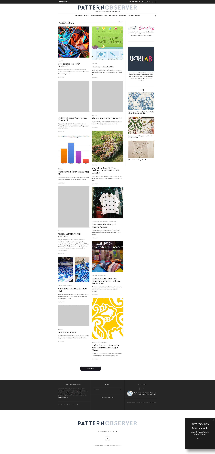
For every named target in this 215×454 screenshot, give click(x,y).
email (76, 404)
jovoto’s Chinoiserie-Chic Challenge (69, 235)
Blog (86, 15)
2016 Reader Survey (67, 332)
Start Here (78, 15)
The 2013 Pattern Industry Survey (107, 118)
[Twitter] (142, 1)
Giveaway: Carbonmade (102, 66)
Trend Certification (110, 15)
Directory (122, 15)
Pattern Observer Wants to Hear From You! (72, 119)
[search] (120, 390)
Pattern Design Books (97, 221)
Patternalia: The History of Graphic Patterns (104, 225)
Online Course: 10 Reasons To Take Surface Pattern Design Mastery (105, 347)
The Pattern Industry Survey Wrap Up (73, 172)
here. (154, 402)
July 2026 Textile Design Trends (137, 160)
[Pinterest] (147, 1)
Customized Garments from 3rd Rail (72, 289)
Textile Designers (101, 275)
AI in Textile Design (134, 15)
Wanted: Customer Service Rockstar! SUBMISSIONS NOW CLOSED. (106, 170)
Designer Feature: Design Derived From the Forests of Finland (140, 136)
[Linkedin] (150, 1)
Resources (60, 60)
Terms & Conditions (107, 397)
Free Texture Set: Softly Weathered (69, 65)
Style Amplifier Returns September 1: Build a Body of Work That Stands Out (141, 112)
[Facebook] (139, 1)
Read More (61, 77)
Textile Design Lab (96, 15)
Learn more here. (63, 397)
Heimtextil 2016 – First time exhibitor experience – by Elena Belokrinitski (106, 281)
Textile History (112, 221)
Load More (91, 368)
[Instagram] (144, 1)
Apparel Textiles (62, 285)
